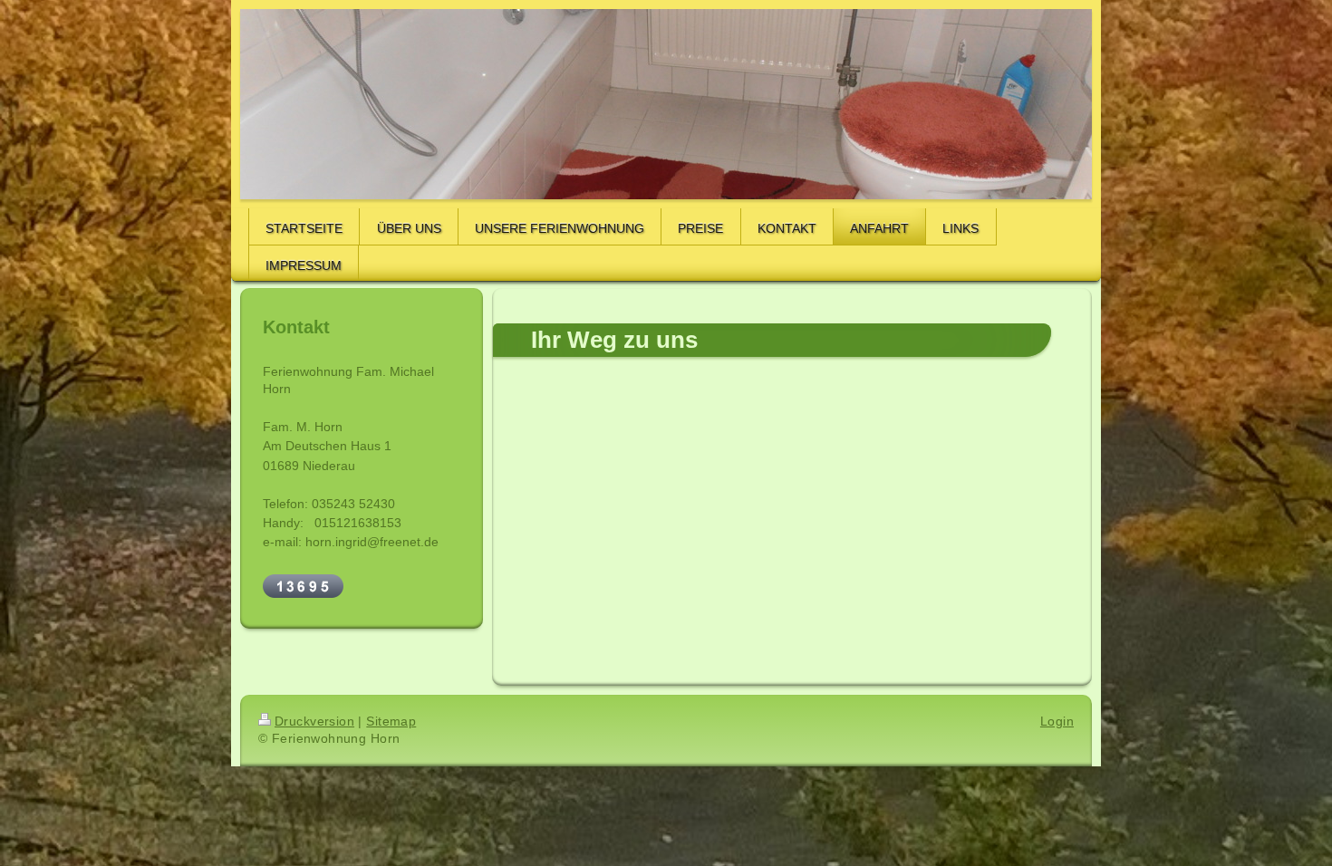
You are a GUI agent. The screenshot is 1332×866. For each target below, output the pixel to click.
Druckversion (314, 721)
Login (1057, 721)
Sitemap (391, 721)
